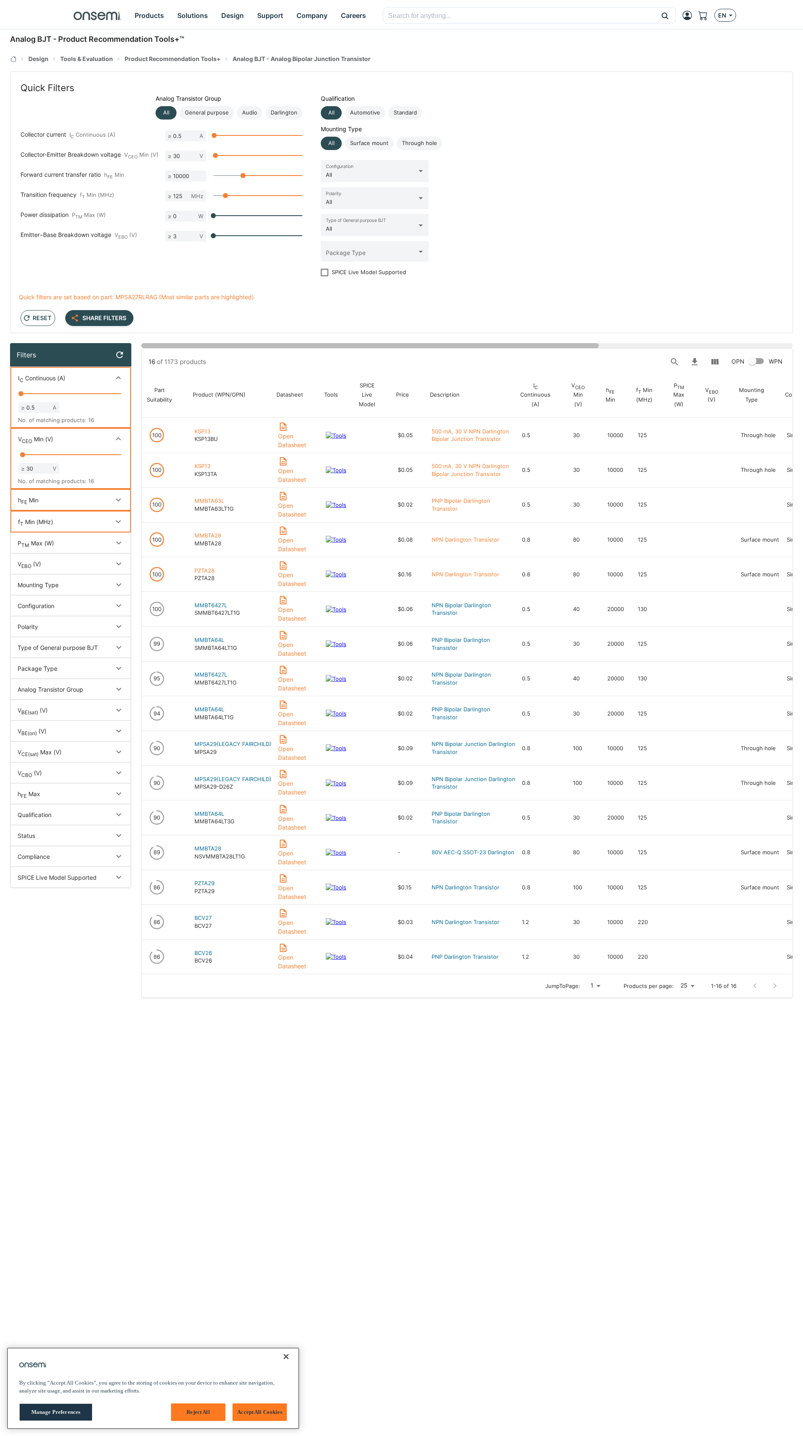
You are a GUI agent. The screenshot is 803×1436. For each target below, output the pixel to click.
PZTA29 (204, 883)
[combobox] (519, 16)
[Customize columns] (715, 362)
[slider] (214, 135)
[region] (153, 1388)
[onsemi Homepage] (97, 15)
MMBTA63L (209, 500)
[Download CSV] (695, 362)
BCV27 (203, 917)
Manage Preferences (55, 1412)
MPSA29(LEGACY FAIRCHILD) (232, 744)
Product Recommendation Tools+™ (121, 39)
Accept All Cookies (259, 1412)
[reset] (120, 355)
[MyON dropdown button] (689, 15)
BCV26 (203, 953)
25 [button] (684, 985)
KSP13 (202, 431)
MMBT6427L (210, 605)
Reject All (198, 1412)
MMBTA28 (207, 535)
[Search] (675, 362)
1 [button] (592, 985)
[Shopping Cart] (706, 15)
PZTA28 (204, 570)
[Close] (286, 1356)
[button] (665, 15)
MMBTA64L (209, 640)
